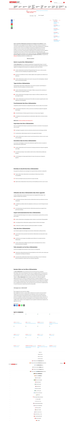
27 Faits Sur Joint (51, 335)
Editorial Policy (40, 354)
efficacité (15, 55)
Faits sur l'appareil (41, 15)
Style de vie (57, 7)
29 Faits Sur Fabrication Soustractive (31, 323)
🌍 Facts (37, 371)
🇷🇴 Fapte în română (38, 409)
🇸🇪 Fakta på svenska (38, 384)
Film (66, 7)
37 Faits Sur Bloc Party (40, 323)
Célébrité (20, 7)
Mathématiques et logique (61, 7)
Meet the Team (40, 356)
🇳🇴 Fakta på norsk (38, 386)
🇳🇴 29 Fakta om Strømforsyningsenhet (38, 369)
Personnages (25, 7)
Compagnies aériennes (16, 7)
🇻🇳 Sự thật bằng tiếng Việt (38, 416)
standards (43, 295)
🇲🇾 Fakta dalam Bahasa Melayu (38, 403)
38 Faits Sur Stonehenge (52, 346)
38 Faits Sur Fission (16, 335)
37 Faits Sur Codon (16, 346)
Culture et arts (29, 7)
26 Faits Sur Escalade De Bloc (18, 323)
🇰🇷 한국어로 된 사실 (38, 401)
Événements (38, 7)
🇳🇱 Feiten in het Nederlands (38, 405)
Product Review (40, 358)
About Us (40, 352)
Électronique (33, 15)
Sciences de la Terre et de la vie (33, 7)
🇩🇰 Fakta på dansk (38, 382)
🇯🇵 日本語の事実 (37, 399)
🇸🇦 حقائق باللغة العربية (38, 390)
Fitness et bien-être (42, 6)
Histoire (49, 7)
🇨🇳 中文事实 (38, 420)
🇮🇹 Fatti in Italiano (38, 377)
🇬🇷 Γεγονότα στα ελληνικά (38, 392)
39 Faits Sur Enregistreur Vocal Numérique (56, 22)
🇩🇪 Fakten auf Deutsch (37, 373)
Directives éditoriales (45, 10)
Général (45, 7)
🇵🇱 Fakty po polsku (38, 407)
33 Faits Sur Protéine (28, 335)
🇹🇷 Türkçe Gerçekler (38, 418)
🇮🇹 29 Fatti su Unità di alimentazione (37, 367)
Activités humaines (53, 7)
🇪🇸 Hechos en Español (37, 375)
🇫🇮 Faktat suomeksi (38, 388)
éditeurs (24, 296)
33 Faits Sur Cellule (40, 335)
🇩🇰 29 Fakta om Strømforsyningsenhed (38, 360)
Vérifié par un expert (39, 10)
